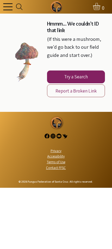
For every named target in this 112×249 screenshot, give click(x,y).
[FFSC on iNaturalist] (65, 136)
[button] (101, 6)
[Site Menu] (9, 7)
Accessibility (56, 156)
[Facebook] (47, 136)
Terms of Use (56, 162)
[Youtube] (59, 136)
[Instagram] (53, 136)
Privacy (56, 151)
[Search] (19, 7)
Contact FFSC (56, 167)
